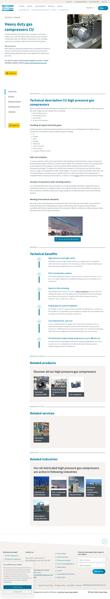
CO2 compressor (75, 394)
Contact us (12, 73)
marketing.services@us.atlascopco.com (40, 575)
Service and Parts (40, 6)
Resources (51, 6)
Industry (29, 6)
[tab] (18, 91)
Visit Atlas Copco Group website (67, 592)
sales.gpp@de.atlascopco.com (36, 63)
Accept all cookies (17, 587)
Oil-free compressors (11, 556)
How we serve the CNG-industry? (68, 239)
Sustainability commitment (66, 574)
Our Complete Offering (81, 1)
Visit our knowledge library (65, 564)
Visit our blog (61, 554)
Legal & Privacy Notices (45, 585)
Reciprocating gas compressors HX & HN (58, 392)
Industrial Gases (75, 495)
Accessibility (71, 585)
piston (77, 175)
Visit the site (98, 571)
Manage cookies (60, 585)
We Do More (61, 577)
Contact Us (69, 1)
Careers (59, 571)
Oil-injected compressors (13, 559)
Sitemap (78, 585)
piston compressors (82, 291)
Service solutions (62, 557)
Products (21, 6)
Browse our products (64, 560)
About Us (60, 6)
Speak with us (61, 567)
